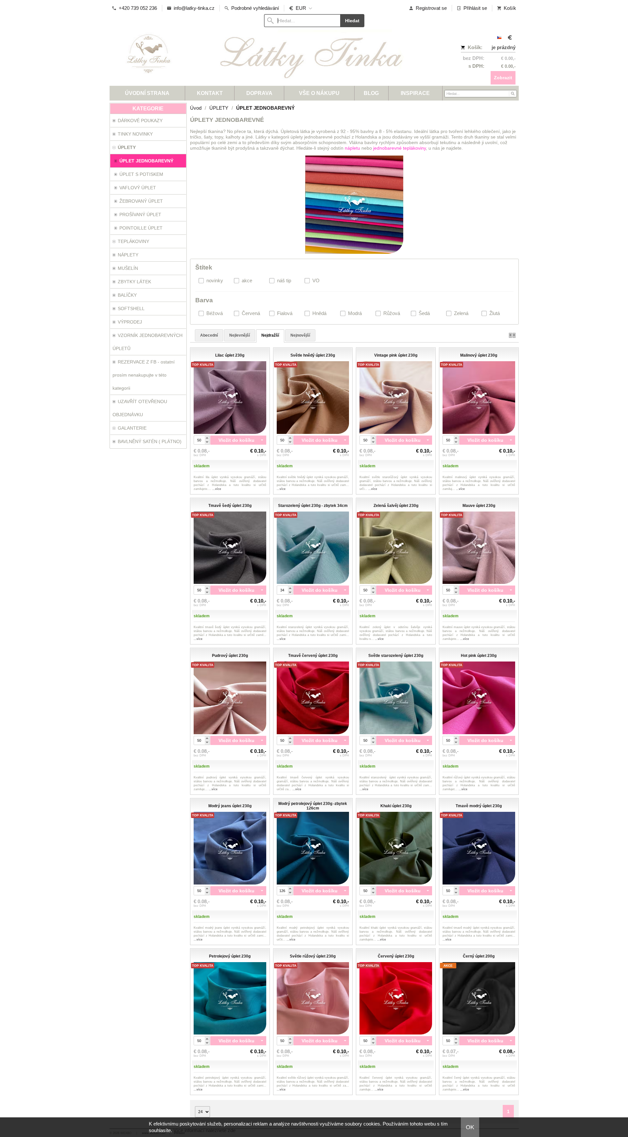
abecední (209, 335)
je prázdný (503, 47)
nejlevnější (239, 335)
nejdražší (270, 335)
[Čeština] (499, 37)
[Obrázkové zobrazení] (512, 335)
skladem (202, 466)
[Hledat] (512, 93)
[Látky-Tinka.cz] (263, 57)
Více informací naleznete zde (204, 1130)
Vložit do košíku (236, 440)
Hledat (352, 20)
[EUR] (510, 37)
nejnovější (300, 335)
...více (216, 489)
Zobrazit (503, 77)
